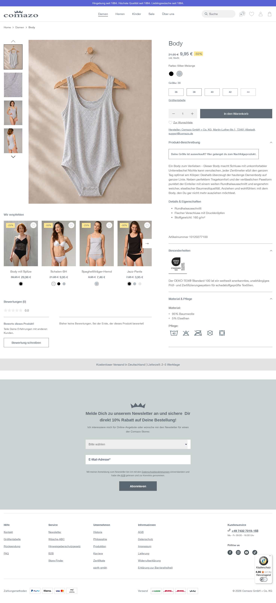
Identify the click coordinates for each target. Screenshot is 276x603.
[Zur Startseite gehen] (20, 13)
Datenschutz (145, 539)
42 (230, 92)
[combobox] (220, 14)
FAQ (6, 553)
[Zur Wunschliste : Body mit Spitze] (33, 225)
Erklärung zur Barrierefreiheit (155, 567)
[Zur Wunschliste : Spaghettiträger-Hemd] (109, 225)
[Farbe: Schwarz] (20, 283)
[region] (77, 122)
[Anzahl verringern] (173, 113)
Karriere (98, 553)
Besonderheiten (179, 250)
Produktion (99, 546)
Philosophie (100, 539)
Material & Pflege (180, 298)
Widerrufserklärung (149, 560)
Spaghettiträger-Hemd (97, 271)
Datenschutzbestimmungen (156, 472)
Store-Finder (55, 560)
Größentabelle (177, 100)
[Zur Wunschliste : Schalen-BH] (71, 225)
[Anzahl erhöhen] (192, 113)
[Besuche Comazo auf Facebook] (230, 552)
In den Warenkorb (236, 113)
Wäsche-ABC (56, 539)
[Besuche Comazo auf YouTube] (246, 552)
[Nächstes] (13, 157)
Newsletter (54, 532)
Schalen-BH (59, 271)
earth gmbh (100, 567)
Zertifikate (99, 560)
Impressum (144, 546)
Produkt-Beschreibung (184, 142)
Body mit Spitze (21, 271)
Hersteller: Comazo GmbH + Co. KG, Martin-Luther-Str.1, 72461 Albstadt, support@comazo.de (212, 131)
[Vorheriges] (13, 41)
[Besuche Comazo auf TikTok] (254, 552)
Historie (97, 532)
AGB (123, 475)
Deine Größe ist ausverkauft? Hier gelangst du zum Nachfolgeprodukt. (213, 154)
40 (212, 92)
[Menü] (270, 556)
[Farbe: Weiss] (53, 283)
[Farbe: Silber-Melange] (64, 283)
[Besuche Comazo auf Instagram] (238, 552)
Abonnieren (138, 486)
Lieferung (143, 553)
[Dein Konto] (260, 14)
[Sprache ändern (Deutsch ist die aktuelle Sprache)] (242, 14)
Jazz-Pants (134, 271)
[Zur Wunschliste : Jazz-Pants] (147, 225)
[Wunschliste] (251, 14)
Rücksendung (12, 546)
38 (194, 92)
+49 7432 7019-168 (245, 530)
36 (176, 92)
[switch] (263, 579)
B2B (51, 553)
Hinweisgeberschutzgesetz (64, 546)
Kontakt (8, 532)
